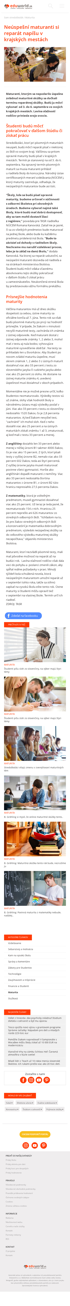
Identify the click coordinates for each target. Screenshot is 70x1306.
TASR (23, 963)
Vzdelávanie (14, 1299)
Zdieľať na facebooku (24, 616)
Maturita (30, 17)
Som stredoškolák (13, 17)
